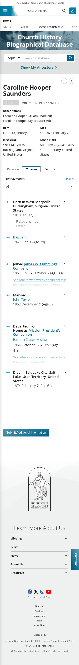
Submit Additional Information (26, 432)
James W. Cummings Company (35, 266)
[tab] (12, 169)
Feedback (75, 559)
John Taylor (22, 299)
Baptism (20, 237)
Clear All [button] (69, 179)
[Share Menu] (71, 81)
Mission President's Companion (36, 332)
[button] (41, 209)
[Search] (70, 58)
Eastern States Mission (30, 339)
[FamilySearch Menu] (64, 81)
